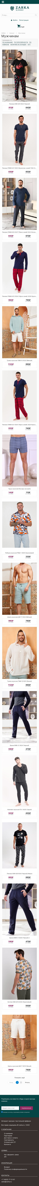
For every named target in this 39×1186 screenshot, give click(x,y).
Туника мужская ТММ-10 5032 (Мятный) (19, 360)
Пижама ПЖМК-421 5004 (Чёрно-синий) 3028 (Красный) (20, 424)
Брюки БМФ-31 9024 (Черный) (19, 745)
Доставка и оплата (11, 1138)
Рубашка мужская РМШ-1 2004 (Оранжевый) (19, 553)
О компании (8, 1133)
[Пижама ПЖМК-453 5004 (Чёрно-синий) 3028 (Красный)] (19, 268)
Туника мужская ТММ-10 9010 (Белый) (19, 681)
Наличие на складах (18, 44)
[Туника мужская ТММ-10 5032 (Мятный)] (19, 332)
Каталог (12, 33)
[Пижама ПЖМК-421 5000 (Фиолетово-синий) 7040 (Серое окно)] (19, 140)
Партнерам (8, 1136)
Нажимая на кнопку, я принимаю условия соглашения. (16, 1112)
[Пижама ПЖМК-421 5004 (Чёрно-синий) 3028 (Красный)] (19, 396)
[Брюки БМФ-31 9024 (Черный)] (19, 717)
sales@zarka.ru (6, 1182)
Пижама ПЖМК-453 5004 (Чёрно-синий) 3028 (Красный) (20, 296)
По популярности (21, 42)
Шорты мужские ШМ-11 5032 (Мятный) (19, 617)
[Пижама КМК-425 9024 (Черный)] (19, 76)
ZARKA (3, 33)
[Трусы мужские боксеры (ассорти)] (19, 461)
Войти (15, 20)
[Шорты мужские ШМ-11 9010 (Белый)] (19, 1038)
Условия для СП (10, 1142)
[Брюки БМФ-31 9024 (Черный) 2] (19, 910)
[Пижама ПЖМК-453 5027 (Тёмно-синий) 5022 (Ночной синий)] (19, 204)
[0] (19, 27)
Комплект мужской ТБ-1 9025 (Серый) (19, 809)
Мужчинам (21, 33)
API (5, 1157)
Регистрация (23, 20)
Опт (29, 44)
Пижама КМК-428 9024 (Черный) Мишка (19, 873)
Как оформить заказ (11, 1155)
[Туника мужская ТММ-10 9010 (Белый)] (19, 653)
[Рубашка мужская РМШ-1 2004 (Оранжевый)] (19, 525)
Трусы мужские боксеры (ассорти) (19, 489)
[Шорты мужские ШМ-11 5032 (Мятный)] (19, 589)
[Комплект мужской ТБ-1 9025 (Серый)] (19, 781)
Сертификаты (9, 1140)
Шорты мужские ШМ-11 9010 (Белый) (19, 1066)
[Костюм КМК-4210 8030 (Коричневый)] (19, 974)
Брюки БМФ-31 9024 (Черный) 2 (19, 938)
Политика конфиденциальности (15, 1169)
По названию (7, 42)
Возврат (7, 1167)
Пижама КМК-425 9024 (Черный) (19, 104)
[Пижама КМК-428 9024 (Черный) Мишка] (19, 845)
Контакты (7, 1144)
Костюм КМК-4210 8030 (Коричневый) (19, 1002)
